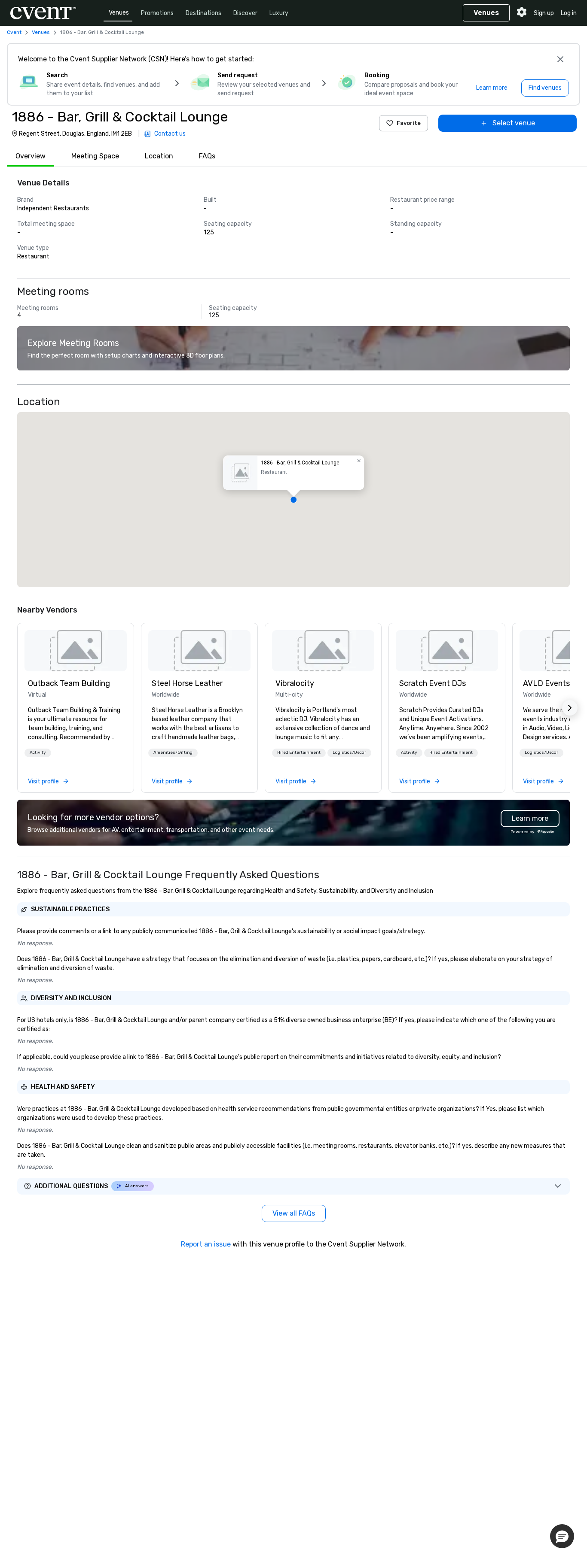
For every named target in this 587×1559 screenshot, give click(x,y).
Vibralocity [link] (294, 683)
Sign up (544, 13)
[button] (293, 499)
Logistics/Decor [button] (349, 752)
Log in (569, 13)
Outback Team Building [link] (69, 683)
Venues (119, 12)
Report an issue (206, 1244)
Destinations (203, 13)
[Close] (560, 59)
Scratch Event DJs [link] (432, 683)
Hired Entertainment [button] (299, 752)
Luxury (278, 13)
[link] (75, 650)
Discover (245, 13)
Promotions (157, 13)
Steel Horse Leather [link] (187, 683)
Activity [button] (38, 752)
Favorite (409, 123)
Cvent (14, 32)
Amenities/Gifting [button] (173, 752)
